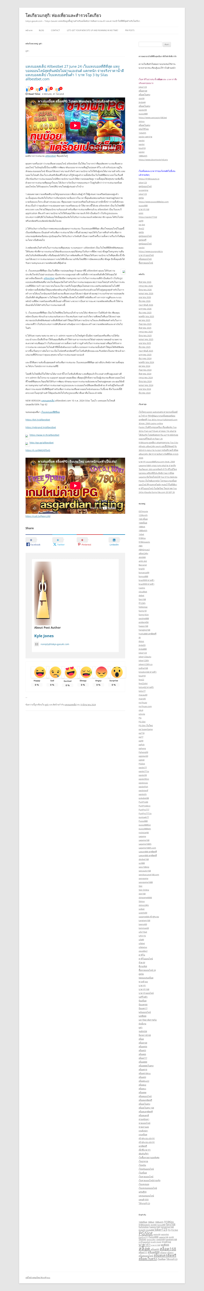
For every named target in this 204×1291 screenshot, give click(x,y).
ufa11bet (143, 931)
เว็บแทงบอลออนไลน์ (148, 1188)
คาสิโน (142, 954)
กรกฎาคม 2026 (146, 285)
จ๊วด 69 (142, 962)
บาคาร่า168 (144, 209)
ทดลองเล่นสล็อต (146, 977)
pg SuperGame (146, 729)
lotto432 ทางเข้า (146, 687)
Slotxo (142, 901)
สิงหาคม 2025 (145, 327)
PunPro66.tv (144, 805)
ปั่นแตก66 (143, 1004)
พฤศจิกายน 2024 (146, 362)
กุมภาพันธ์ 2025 (146, 350)
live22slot (143, 683)
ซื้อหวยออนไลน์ (146, 262)
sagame (142, 836)
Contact (55, 30)
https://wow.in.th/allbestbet (44, 434)
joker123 (143, 87)
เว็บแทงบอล (144, 1184)
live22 (141, 228)
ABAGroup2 (144, 549)
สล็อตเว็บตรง (144, 94)
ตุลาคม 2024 (144, 366)
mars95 (142, 698)
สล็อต (141, 1039)
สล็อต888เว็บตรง (146, 1065)
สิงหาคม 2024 (145, 373)
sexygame (143, 878)
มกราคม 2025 (145, 354)
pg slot (142, 224)
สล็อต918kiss (145, 1073)
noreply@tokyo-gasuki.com (55, 644)
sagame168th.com (147, 847)
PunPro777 (144, 809)
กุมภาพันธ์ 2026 (146, 304)
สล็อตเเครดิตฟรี (146, 1111)
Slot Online (144, 889)
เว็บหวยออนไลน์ (146, 1176)
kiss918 (142, 148)
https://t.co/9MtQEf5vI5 (38, 450)
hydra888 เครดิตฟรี (147, 633)
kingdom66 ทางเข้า (148, 672)
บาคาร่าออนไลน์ (146, 255)
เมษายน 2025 (145, 343)
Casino (142, 587)
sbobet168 (144, 859)
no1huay (143, 702)
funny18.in (144, 614)
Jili (140, 637)
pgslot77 (143, 767)
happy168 (143, 626)
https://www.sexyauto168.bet (153, 117)
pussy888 (143, 113)
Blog (41, 30)
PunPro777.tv (145, 813)
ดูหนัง (141, 197)
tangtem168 (144, 920)
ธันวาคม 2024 (145, 358)
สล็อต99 (142, 1077)
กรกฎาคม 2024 (146, 377)
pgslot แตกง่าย (145, 136)
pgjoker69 (143, 756)
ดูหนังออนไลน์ (145, 186)
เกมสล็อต (143, 1134)
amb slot (143, 561)
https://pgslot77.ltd (148, 217)
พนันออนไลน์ (145, 1012)
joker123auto (145, 656)
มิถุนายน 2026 (145, 289)
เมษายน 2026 (145, 297)
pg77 (141, 737)
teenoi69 (143, 924)
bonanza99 (144, 572)
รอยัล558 (143, 1031)
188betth (143, 155)
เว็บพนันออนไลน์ (146, 1169)
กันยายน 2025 (145, 324)
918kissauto (144, 542)
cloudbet (143, 591)
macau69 (143, 694)
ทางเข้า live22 (156, 1242)
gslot (141, 213)
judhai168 (143, 668)
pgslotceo (143, 782)
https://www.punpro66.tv (151, 251)
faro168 (142, 599)
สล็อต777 (143, 1058)
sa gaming (143, 190)
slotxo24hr (144, 905)
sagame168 (144, 840)
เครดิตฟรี (143, 1146)
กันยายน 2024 (145, 369)
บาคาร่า (142, 985)
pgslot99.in (144, 779)
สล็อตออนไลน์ (145, 259)
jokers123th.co (146, 664)
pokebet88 (144, 798)
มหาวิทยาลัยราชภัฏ (148, 1019)
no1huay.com (145, 706)
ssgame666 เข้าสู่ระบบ (149, 916)
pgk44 (141, 759)
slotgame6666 (145, 897)
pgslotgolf (143, 790)
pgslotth (143, 794)
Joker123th (144, 660)
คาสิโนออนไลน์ (146, 958)
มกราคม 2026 (145, 308)
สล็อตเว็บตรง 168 (146, 1107)
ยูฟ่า (47, 704)
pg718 (141, 733)
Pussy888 (143, 821)
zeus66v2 (143, 951)
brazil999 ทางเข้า (146, 580)
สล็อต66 (142, 1054)
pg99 (141, 220)
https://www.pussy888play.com (154, 201)
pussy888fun (145, 824)
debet (141, 595)
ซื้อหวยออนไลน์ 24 (147, 970)
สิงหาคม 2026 (145, 282)
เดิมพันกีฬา (144, 1153)
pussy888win (145, 828)
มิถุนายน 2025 (145, 335)
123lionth (143, 515)
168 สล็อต (143, 519)
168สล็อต (143, 522)
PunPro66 (143, 802)
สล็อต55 (142, 1050)
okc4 (141, 710)
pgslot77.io (144, 771)
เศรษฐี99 (142, 1191)
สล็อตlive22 (144, 1081)
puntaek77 (144, 817)
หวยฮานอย (144, 1126)
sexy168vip (144, 866)
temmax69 (144, 928)
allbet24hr (143, 553)
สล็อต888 (143, 1061)
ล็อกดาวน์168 (145, 1035)
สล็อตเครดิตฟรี (145, 1100)
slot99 (141, 98)
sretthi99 (143, 912)
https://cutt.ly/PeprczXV (38, 516)
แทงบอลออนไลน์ (146, 1195)
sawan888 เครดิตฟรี (148, 851)
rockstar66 (144, 832)
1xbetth (142, 132)
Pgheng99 (143, 752)
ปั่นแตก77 (143, 1008)
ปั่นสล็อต (142, 1000)
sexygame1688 (146, 882)
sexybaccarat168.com (149, 874)
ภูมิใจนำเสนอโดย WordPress (38, 1277)
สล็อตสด (142, 1092)
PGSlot (142, 763)
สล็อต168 (143, 90)
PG (140, 717)
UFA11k (142, 935)
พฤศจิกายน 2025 (146, 316)
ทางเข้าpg (143, 981)
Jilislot (141, 641)
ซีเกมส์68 (143, 966)
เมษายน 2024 (145, 389)
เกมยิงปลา (143, 1130)
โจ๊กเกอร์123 (144, 1203)
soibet (142, 909)
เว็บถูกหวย (143, 1161)
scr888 (142, 863)
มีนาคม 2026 (144, 301)
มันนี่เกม (142, 1023)
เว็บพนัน (142, 1165)
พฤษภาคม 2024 (146, 385)
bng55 (142, 568)
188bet (142, 526)
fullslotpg (143, 607)
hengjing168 (144, 629)
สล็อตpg (142, 1084)
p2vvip (142, 714)
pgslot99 (143, 109)
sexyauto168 (145, 870)
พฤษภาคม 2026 (146, 293)
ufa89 (141, 939)
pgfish (142, 744)
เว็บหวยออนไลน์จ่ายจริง (149, 1180)
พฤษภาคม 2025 (146, 339)
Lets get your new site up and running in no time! (92, 30)
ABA (140, 545)
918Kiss (142, 538)
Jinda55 (142, 1230)
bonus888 (143, 576)
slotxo (142, 121)
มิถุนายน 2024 (145, 381)
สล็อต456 (143, 1046)
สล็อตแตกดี (144, 1115)
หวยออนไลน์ (144, 1123)
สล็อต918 (143, 1069)
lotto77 (142, 691)
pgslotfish (143, 786)
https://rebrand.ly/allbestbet (41, 427)
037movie (143, 511)
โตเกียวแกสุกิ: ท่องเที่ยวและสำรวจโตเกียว (63, 15)
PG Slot (142, 721)
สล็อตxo (142, 1088)
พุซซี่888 (142, 1016)
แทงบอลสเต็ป (48, 400)
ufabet (142, 943)
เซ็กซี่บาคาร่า (145, 1149)
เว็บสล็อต (143, 1172)
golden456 (144, 622)
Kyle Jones (44, 635)
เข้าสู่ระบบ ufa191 (147, 1138)
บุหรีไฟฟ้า (143, 996)
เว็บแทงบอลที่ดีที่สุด (50, 412)
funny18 (142, 610)
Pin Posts (130, 30)
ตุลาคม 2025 (144, 320)
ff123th (142, 603)
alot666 (142, 557)
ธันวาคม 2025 (145, 312)
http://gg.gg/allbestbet (42, 442)
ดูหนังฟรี (142, 239)
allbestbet (50, 155)
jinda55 (142, 645)
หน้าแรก (29, 30)
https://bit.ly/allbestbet (38, 419)
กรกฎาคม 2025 (146, 331)
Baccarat (143, 564)
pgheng (142, 748)
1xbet (141, 534)
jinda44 (142, 102)
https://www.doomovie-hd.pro (153, 159)
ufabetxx (143, 947)
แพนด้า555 (144, 1199)
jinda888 (143, 649)
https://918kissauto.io (149, 178)
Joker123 (143, 652)
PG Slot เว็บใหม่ (146, 725)
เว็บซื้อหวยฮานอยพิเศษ (149, 1157)
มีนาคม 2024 (144, 392)
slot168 (142, 893)
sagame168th (145, 844)
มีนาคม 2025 (144, 347)
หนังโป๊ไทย (144, 129)
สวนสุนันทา (144, 1119)
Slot (140, 886)
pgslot (142, 140)
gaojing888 (144, 618)
